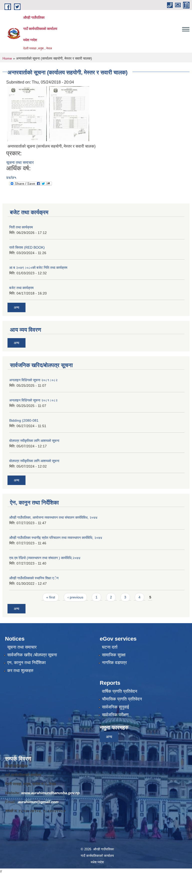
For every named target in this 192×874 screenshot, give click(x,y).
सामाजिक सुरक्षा (114, 655)
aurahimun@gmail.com (38, 802)
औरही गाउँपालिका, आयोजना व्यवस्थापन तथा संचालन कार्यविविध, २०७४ (53, 517)
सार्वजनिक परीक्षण (115, 714)
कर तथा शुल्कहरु (20, 670)
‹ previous (75, 597)
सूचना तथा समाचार (20, 162)
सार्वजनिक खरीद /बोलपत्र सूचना (32, 655)
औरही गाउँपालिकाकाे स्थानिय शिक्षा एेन (33, 578)
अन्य (16, 307)
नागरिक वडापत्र (114, 662)
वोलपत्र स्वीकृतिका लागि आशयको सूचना (34, 441)
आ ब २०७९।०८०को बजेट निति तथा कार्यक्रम (38, 268)
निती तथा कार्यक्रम (21, 227)
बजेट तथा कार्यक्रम (21, 288)
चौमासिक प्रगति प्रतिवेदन (122, 699)
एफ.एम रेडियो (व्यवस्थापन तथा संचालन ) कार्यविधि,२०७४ (44, 558)
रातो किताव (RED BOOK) (27, 247)
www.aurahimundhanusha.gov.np (50, 793)
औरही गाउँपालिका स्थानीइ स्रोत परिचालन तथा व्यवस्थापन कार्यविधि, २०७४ (55, 538)
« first (50, 597)
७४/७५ (11, 177)
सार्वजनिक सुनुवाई (115, 707)
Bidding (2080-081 (23, 420)
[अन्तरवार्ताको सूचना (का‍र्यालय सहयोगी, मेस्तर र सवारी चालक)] (27, 113)
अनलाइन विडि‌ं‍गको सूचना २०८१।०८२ (33, 380)
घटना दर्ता (110, 647)
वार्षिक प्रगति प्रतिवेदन (119, 691)
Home (7, 58)
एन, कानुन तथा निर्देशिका (26, 662)
